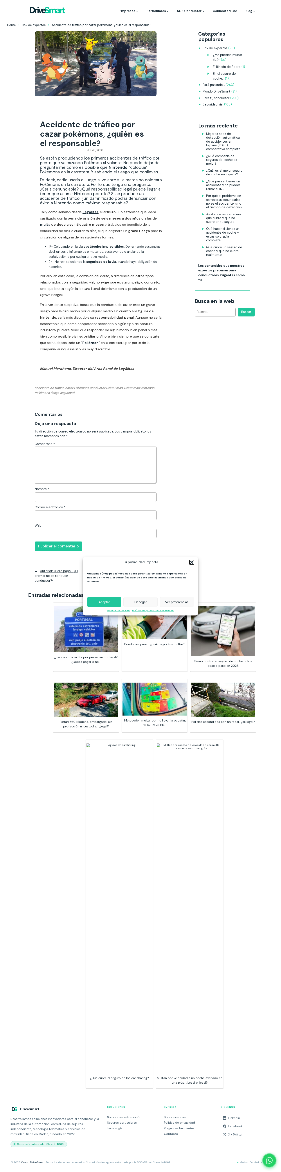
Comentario (45, 444)
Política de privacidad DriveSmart (153, 610)
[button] (191, 562)
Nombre (42, 489)
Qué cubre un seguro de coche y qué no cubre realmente (224, 251)
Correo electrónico (50, 507)
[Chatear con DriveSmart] (269, 1160)
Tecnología (114, 1128)
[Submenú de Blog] (254, 11)
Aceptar (104, 602)
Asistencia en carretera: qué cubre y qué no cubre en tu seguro (224, 218)
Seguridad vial (213, 104)
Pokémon (90, 342)
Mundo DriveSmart (217, 91)
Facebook (235, 1126)
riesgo (54, 393)
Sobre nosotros (175, 1117)
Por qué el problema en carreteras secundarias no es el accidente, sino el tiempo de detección (224, 201)
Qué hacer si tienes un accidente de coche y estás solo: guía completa (223, 234)
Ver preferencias (177, 602)
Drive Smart (114, 388)
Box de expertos (34, 25)
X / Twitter (235, 1134)
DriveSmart (132, 388)
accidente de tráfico (49, 388)
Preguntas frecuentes (179, 1128)
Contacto (171, 1134)
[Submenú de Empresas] (137, 11)
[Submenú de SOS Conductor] (203, 11)
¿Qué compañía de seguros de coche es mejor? (221, 160)
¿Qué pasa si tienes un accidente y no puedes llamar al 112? (223, 185)
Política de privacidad (179, 1123)
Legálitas (90, 212)
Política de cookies (118, 610)
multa (45, 224)
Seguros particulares (122, 1123)
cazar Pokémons (77, 388)
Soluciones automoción (124, 1117)
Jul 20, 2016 (95, 150)
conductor (97, 388)
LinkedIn (234, 1118)
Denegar (140, 602)
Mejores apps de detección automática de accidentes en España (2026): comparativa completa (223, 141)
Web (38, 525)
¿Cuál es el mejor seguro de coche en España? (224, 172)
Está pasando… (214, 85)
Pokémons (42, 393)
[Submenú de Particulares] (168, 11)
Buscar (246, 312)
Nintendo (148, 388)
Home (11, 25)
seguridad (67, 393)
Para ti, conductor (216, 98)
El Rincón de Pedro (227, 67)
